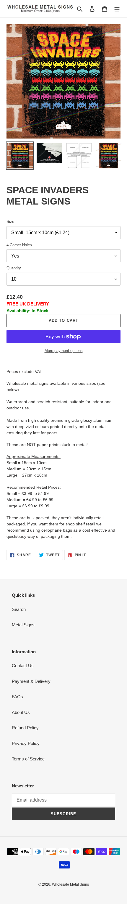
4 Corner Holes (19, 245)
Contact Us (23, 665)
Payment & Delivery (31, 681)
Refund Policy (25, 727)
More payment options (64, 350)
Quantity (13, 268)
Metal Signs (23, 624)
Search (19, 609)
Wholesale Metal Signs (70, 884)
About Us (21, 712)
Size (10, 221)
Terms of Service (28, 758)
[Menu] (117, 8)
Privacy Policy (26, 743)
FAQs (17, 696)
